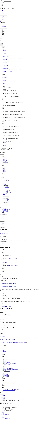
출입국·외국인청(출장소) (5, 283)
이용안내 (4, 127)
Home (3, 243)
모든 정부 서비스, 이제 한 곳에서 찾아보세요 (6, 148)
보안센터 (3, 25)
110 (10, 400)
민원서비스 (3, 47)
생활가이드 (4, 101)
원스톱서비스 (5, 62)
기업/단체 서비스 (5, 65)
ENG (2, 17)
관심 (4, 83)
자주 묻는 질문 (5, 130)
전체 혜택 (4, 92)
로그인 (1, 37)
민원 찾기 (4, 50)
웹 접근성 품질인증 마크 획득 (6, 418)
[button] (2, 12)
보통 (2, 30)
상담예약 (4, 136)
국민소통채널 (3, 354)
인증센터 (4, 142)
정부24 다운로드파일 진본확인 (7, 71)
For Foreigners (3, 214)
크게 (2, 32)
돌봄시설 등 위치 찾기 (6, 68)
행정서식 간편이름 (5, 56)
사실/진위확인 (5, 59)
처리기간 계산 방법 (4, 262)
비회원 (1, 38)
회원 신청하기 (2, 233)
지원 (2, 22)
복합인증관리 (3, 24)
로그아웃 (2, 43)
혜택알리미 (3, 74)
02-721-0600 (9, 399)
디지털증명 (3, 378)
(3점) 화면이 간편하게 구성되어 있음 (8, 325)
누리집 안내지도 (4, 26)
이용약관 (3, 416)
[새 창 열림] (7, 358)
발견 (4, 86)
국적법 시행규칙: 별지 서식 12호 (13, 265)
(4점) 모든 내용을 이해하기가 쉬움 (7, 324)
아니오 (2, 319)
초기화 (3, 34)
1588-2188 (5, 399)
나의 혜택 (4, 80)
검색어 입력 (2, 1)
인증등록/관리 (4, 223)
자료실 (4, 133)
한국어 (3, 16)
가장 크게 (3, 33)
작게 (2, 29)
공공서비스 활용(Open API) (5, 414)
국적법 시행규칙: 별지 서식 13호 (12, 258)
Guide (3, 19)
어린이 (1, 20)
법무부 (7, 308)
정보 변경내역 (4, 351)
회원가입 (3, 37)
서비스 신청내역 (4, 41)
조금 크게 (3, 31)
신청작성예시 (3, 267)
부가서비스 (3, 385)
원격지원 (3, 413)
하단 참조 (4, 270)
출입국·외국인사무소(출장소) (12, 283)
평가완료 (2, 333)
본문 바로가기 (2, 7)
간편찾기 (4, 89)
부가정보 (3, 350)
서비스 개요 (3, 347)
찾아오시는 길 (4, 411)
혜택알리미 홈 (5, 77)
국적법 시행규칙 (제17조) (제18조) (6, 306)
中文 (2, 18)
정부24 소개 (5, 139)
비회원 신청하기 (6, 233)
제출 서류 (3, 349)
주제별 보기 (5, 53)
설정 (4, 95)
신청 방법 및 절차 (4, 348)
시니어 (1, 21)
